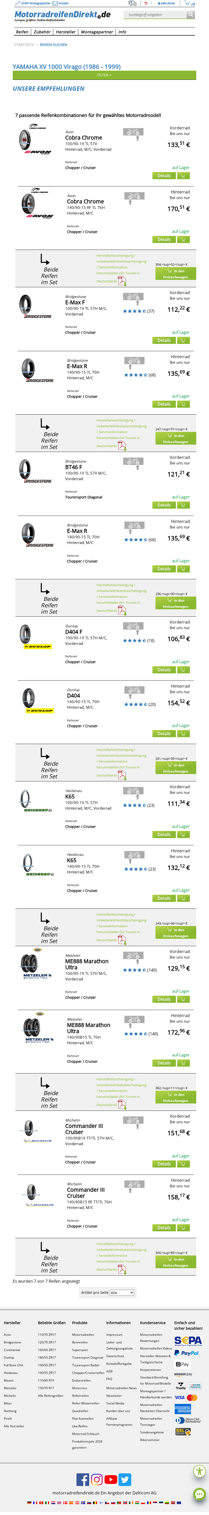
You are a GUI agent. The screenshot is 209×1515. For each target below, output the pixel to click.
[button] (199, 1470)
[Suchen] (191, 15)
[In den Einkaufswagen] (183, 175)
